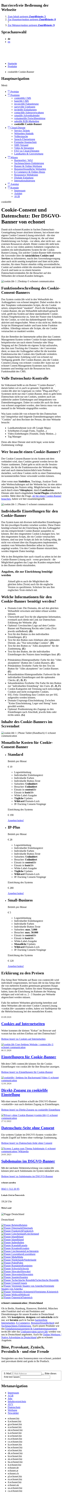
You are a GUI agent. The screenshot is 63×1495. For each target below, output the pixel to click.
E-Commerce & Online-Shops (29, 172)
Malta (20, 1257)
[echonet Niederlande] (12, 1259)
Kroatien (24, 1248)
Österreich (27, 1297)
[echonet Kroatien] (10, 1248)
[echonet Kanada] (10, 1245)
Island (21, 1239)
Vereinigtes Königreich (46, 1291)
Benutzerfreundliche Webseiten (30, 169)
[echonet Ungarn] (10, 1283)
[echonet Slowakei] (11, 1271)
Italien (21, 1242)
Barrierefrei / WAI (23, 160)
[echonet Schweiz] (10, 1268)
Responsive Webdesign (26, 174)
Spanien (24, 1277)
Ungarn (23, 1283)
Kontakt (13, 187)
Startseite (12, 63)
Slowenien (27, 1274)
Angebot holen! (16, 820)
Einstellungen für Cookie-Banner (28, 1057)
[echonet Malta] (9, 1257)
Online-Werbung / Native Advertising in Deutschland (31, 1336)
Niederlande (30, 1259)
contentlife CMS (22, 98)
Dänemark (27, 1228)
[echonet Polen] (9, 1262)
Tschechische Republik (47, 1280)
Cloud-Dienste (16, 127)
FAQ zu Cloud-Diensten (26, 150)
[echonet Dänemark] (11, 1228)
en (9, 41)
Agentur (13, 184)
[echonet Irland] (9, 1236)
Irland (20, 1236)
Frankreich (27, 1231)
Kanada (23, 1245)
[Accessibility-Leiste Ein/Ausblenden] (2, 58)
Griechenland (32, 1233)
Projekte (13, 91)
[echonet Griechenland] (13, 1233)
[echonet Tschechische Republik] (18, 1280)
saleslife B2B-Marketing (26, 121)
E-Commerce (23, 1323)
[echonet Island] (9, 1239)
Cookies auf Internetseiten (23, 1024)
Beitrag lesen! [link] (23, 1039)
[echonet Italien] (9, 1242)
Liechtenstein (32, 1251)
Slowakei (26, 1271)
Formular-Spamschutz (25, 142)
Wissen (13, 157)
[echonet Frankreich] (11, 1231)
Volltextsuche (21, 136)
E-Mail (7, 1373)
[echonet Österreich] (11, 1297)
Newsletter (13, 1413)
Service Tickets (22, 130)
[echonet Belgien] (10, 1225)
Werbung (12, 1410)
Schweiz (24, 1268)
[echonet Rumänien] (11, 1265)
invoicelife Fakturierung (26, 103)
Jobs (10, 1398)
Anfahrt (18, 193)
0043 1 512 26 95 (10, 1189)
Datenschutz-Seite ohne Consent (27, 1128)
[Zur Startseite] (8, 49)
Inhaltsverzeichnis (17, 1401)
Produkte (12, 66)
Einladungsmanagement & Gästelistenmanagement (31, 1328)
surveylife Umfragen (24, 106)
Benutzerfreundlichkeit (42, 1323)
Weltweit (25, 1294)
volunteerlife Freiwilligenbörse (29, 118)
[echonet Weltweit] (11, 1294)
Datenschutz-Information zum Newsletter (22, 1366)
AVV (10, 1404)
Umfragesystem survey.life (34, 1331)
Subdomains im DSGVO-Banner (28, 1161)
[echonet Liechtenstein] (13, 1251)
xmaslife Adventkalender (27, 115)
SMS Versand (21, 145)
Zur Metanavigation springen (31, 25)
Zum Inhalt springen (27, 16)
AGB (17, 196)
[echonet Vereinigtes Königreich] (18, 1291)
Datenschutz (14, 1407)
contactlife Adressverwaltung (29, 112)
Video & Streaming (24, 148)
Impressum (19, 190)
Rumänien (27, 1265)
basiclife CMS (21, 101)
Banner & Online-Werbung (28, 166)
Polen (20, 1262)
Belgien (23, 1225)
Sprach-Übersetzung (24, 139)
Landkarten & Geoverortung (28, 153)
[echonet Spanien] (10, 1277)
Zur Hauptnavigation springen (32, 19)
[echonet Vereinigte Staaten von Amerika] (22, 1286)
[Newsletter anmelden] (43, 1374)
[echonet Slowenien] (11, 1274)
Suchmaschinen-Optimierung (29, 163)
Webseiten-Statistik (24, 133)
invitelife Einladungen (25, 109)
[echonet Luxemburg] (12, 1254)
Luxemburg (29, 1254)
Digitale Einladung (23, 177)
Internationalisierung (24, 180)
